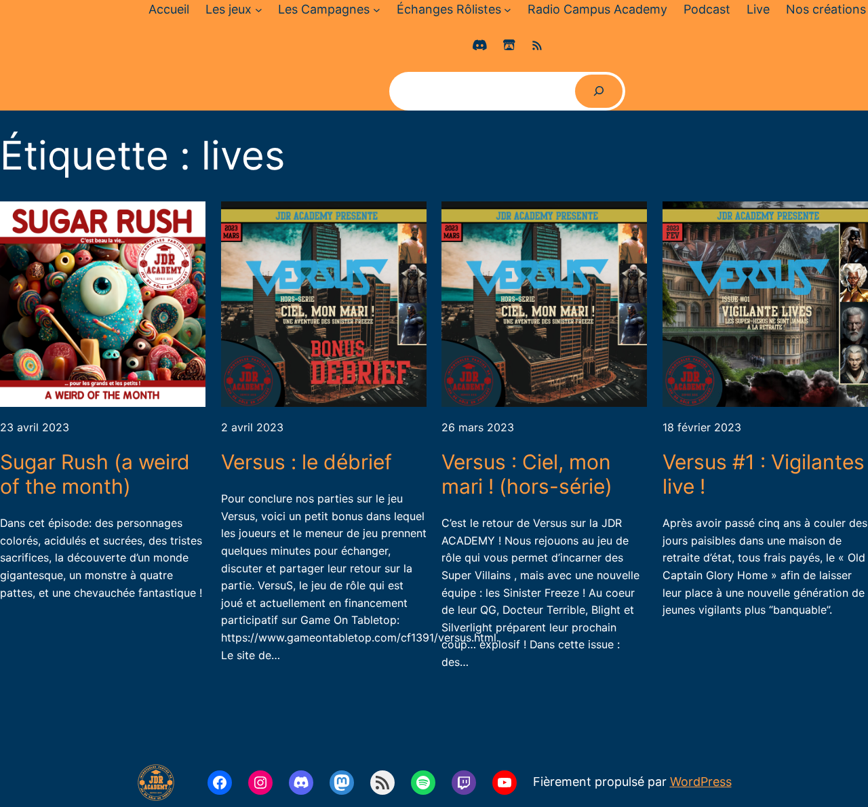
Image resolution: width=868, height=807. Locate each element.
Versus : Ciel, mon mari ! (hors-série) (526, 474)
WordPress (701, 781)
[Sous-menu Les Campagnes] (376, 10)
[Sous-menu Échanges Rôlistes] (507, 10)
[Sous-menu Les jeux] (258, 10)
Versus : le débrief (306, 462)
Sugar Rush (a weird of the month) (95, 474)
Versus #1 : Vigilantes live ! (764, 474)
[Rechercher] (599, 91)
